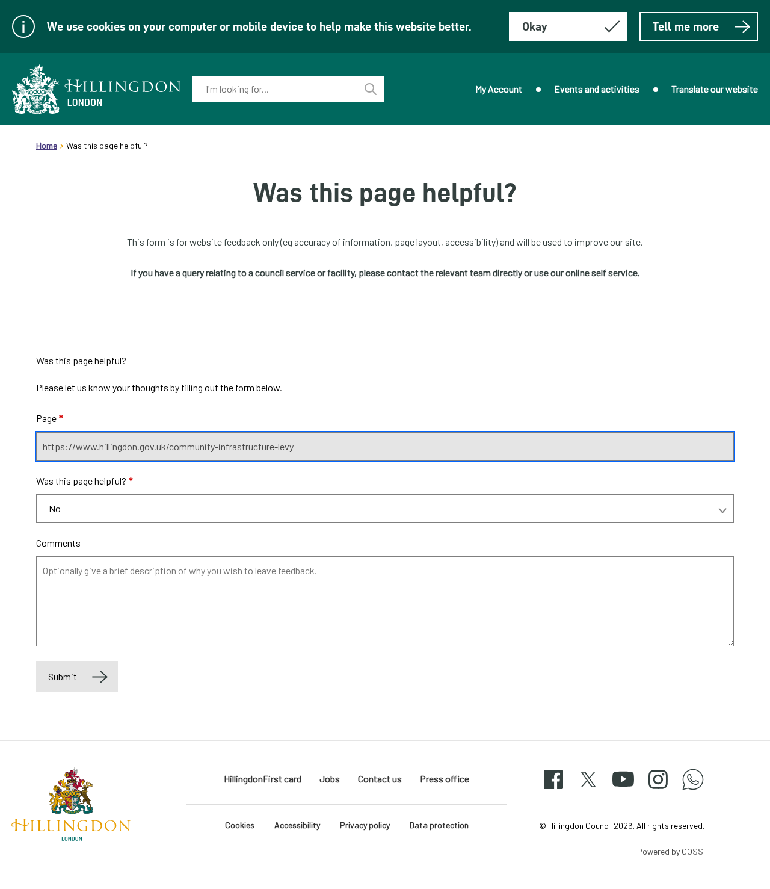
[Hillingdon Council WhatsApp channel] (693, 790)
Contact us (380, 778)
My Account (498, 88)
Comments (58, 542)
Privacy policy (365, 825)
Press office (444, 778)
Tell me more (686, 26)
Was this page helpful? (84, 480)
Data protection (439, 825)
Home (46, 145)
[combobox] (274, 89)
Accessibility (297, 825)
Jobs (329, 778)
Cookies (239, 825)
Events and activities (596, 88)
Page (49, 418)
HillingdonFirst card (262, 778)
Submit (62, 676)
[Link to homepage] (96, 89)
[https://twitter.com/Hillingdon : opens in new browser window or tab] (588, 790)
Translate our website (714, 88)
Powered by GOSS (670, 851)
